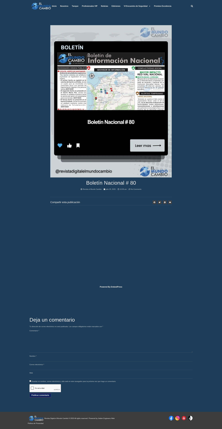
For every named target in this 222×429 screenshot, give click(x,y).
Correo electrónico (36, 364)
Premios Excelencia (162, 6)
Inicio (54, 6)
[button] (192, 6)
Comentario (34, 331)
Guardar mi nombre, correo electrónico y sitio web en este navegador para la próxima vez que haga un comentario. (73, 381)
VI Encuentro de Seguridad (136, 6)
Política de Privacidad (35, 423)
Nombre (32, 356)
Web (31, 373)
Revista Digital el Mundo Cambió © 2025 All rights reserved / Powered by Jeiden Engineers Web (79, 418)
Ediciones (116, 6)
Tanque (75, 6)
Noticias (104, 6)
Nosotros (64, 6)
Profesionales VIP (89, 6)
